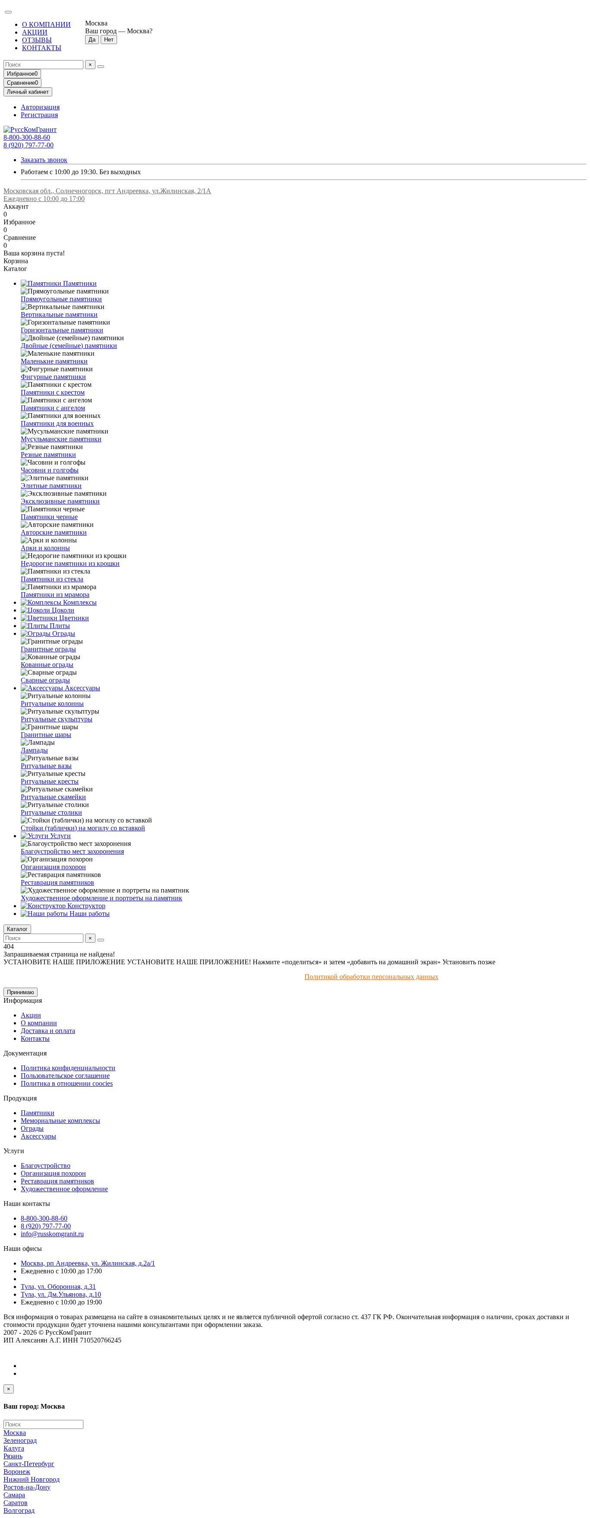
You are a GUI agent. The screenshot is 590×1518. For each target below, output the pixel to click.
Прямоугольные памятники (61, 299)
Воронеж (16, 1471)
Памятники (79, 283)
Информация (22, 1000)
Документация (25, 1053)
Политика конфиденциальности (68, 1068)
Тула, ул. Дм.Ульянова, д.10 (61, 1294)
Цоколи (62, 610)
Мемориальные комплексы (60, 1120)
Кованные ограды (47, 664)
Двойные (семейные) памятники (69, 345)
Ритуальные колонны (52, 703)
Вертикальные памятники (59, 314)
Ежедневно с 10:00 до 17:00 (44, 198)
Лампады (34, 750)
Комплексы (79, 602)
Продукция (20, 1098)
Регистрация (39, 114)
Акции (31, 1015)
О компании (39, 1023)
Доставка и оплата (48, 1030)
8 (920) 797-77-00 (28, 145)
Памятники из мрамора (55, 594)
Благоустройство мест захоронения (72, 851)
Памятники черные (49, 516)
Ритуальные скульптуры (56, 719)
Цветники (73, 618)
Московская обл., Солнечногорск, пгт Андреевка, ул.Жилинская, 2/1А (107, 191)
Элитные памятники (51, 485)
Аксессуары (81, 688)
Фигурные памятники (53, 376)
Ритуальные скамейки (53, 796)
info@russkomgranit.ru (52, 1233)
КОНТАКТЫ (41, 47)
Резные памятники (48, 454)
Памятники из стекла (52, 579)
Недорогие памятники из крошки (70, 563)
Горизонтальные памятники (62, 330)
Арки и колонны (45, 548)
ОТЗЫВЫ (37, 40)
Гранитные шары (46, 734)
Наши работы (89, 913)
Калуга (13, 1448)
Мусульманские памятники (61, 439)
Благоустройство (45, 1165)
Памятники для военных (57, 423)
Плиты (59, 625)
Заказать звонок (44, 159)
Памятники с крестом (53, 392)
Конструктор (85, 905)
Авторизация (40, 107)
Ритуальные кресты (50, 781)
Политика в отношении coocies (67, 1083)
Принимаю (20, 992)
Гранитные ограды (48, 649)
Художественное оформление (64, 1189)
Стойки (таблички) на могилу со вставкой (83, 828)
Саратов (15, 1502)
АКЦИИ (35, 32)
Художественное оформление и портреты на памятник (101, 898)
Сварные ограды (45, 680)
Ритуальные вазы (46, 765)
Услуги (59, 835)
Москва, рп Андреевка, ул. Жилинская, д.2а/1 (88, 1263)
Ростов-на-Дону (27, 1487)
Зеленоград (20, 1440)
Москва (14, 1432)
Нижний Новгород (31, 1479)
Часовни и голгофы (50, 470)
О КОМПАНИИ (46, 24)
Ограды (63, 633)
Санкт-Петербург (28, 1463)
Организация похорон (53, 867)
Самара (14, 1495)
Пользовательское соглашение (65, 1075)
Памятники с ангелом (53, 407)
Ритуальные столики (51, 812)
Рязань (12, 1456)
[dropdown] (8, 12)
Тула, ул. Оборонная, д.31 (58, 1286)
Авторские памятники (54, 532)
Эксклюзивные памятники (60, 501)
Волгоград (19, 1510)
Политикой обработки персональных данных (371, 976)
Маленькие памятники (54, 361)
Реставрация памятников (57, 882)
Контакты (35, 1038)
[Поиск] (100, 66)
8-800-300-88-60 (26, 137)
